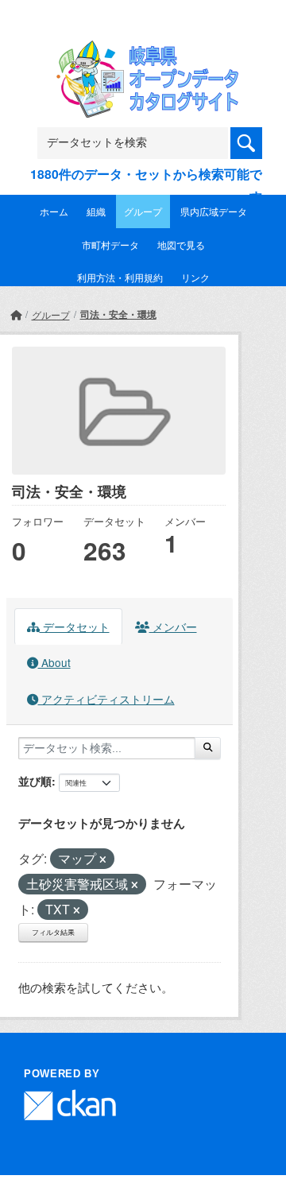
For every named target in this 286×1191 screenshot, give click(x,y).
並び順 (35, 781)
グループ (143, 211)
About (54, 662)
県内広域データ (213, 211)
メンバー (173, 626)
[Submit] (208, 748)
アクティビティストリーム (106, 699)
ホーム (54, 211)
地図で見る (181, 244)
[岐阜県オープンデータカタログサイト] (143, 50)
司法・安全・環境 (118, 314)
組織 (96, 211)
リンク (195, 277)
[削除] (102, 859)
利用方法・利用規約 (120, 277)
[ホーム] (15, 314)
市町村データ (110, 244)
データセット (75, 626)
